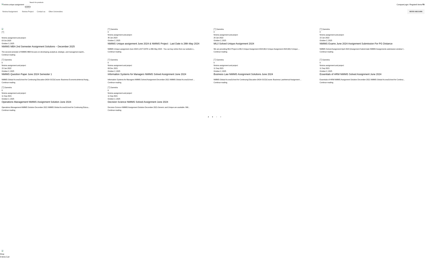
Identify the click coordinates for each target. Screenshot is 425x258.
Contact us (5, 205)
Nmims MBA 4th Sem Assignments (14, 166)
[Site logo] (13, 4)
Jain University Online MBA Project (14, 173)
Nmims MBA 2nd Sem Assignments (14, 158)
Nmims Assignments (9, 150)
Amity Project (6, 184)
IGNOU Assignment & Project (12, 196)
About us (5, 220)
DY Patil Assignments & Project (12, 188)
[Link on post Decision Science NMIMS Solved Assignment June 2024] (212, 126)
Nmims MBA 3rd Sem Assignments (14, 162)
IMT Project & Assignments (11, 192)
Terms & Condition (8, 217)
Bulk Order (5, 224)
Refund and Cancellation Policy (12, 213)
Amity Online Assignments (11, 181)
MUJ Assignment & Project (11, 177)
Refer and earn (416, 11)
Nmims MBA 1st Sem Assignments (14, 154)
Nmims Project (7, 169)
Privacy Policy (6, 209)
